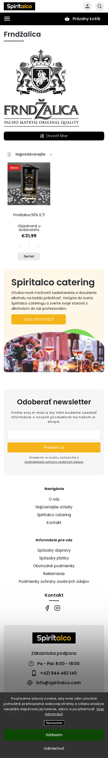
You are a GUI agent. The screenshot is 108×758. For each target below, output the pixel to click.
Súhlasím (54, 734)
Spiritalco (47, 608)
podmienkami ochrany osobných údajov (54, 462)
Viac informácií (39, 319)
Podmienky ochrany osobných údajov (54, 581)
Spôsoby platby (54, 558)
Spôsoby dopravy (54, 550)
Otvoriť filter (57, 135)
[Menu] (7, 18)
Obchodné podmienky (54, 565)
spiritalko (57, 608)
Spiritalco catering (54, 514)
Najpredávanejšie (30, 154)
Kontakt (54, 522)
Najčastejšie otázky (54, 507)
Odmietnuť (54, 748)
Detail (29, 256)
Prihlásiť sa (54, 447)
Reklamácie (54, 573)
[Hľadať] (99, 6)
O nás (54, 499)
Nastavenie (54, 723)
